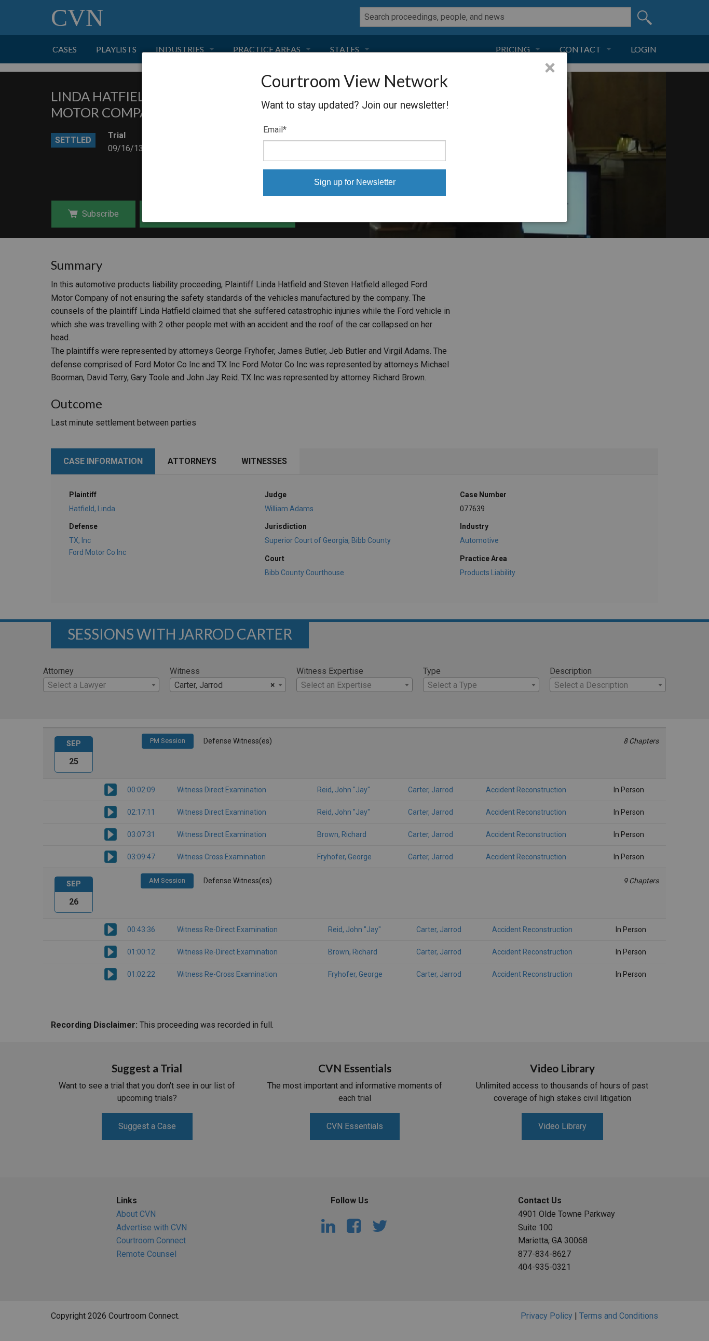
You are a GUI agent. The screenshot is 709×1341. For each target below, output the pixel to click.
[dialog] (354, 137)
